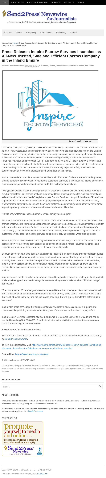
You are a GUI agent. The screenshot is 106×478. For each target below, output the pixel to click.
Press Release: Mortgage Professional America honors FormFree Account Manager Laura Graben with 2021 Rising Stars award (50, 366)
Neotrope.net (42, 474)
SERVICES (55, 2)
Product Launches (76, 66)
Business (8, 32)
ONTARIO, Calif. (27, 360)
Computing (31, 32)
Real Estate (89, 66)
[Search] (100, 386)
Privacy (81, 2)
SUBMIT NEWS (17, 2)
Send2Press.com (35, 411)
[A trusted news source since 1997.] (40, 22)
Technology (61, 32)
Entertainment (46, 32)
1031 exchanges (11, 360)
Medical (73, 32)
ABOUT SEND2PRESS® (37, 2)
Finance (18, 32)
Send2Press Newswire (13, 66)
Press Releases (62, 66)
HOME (4, 2)
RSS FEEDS (69, 2)
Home (15, 43)
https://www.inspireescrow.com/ (31, 354)
